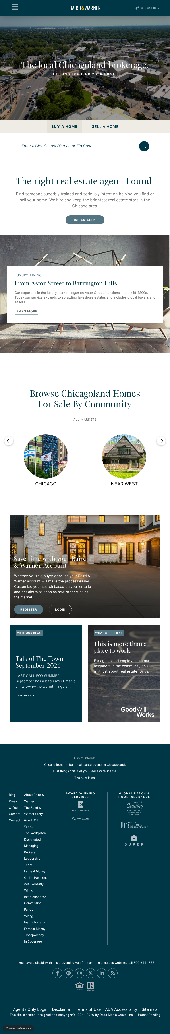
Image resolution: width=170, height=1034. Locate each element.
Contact (14, 820)
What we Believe (109, 632)
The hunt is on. (85, 778)
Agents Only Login (30, 1009)
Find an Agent (85, 220)
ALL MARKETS (85, 419)
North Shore (124, 484)
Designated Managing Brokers (32, 846)
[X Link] (90, 973)
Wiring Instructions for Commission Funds (35, 900)
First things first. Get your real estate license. (85, 771)
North (46, 484)
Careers (14, 814)
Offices (14, 807)
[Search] (144, 146)
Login (60, 609)
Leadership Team (32, 862)
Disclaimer (61, 1009)
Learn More (26, 311)
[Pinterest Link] (68, 973)
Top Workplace (35, 833)
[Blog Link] (113, 973)
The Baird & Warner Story (33, 811)
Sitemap (149, 1009)
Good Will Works (31, 823)
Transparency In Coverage (34, 938)
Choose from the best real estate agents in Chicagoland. (85, 764)
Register (28, 609)
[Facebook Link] (57, 973)
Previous (8, 440)
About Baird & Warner (34, 798)
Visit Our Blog (29, 632)
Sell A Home (105, 126)
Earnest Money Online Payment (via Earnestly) (35, 877)
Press (13, 801)
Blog (12, 795)
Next (161, 440)
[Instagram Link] (79, 973)
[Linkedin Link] (101, 973)
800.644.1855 (150, 8)
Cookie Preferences (18, 1028)
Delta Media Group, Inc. (117, 1015)
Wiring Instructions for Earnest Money (35, 922)
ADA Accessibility (121, 1009)
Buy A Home (64, 126)
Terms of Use (88, 1009)
